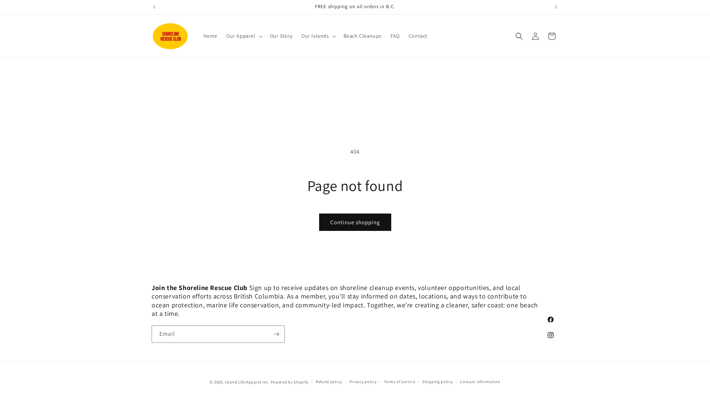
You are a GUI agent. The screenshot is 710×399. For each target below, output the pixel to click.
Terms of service (399, 381)
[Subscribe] (276, 334)
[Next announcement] (556, 7)
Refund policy (329, 381)
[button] (244, 36)
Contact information (480, 381)
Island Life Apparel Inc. (248, 382)
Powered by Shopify (290, 382)
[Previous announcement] (154, 7)
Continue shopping (355, 222)
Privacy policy (363, 381)
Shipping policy (437, 381)
